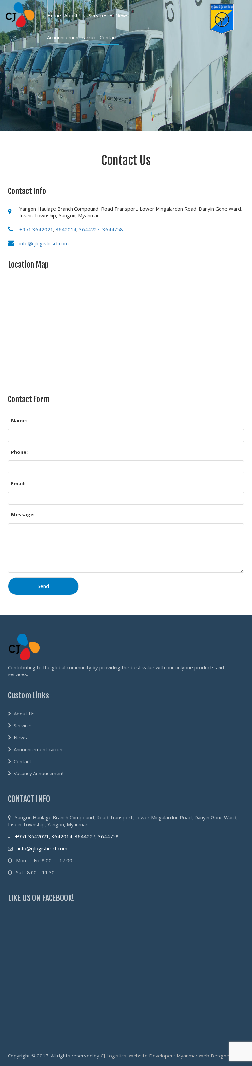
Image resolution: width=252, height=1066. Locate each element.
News (122, 15)
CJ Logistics (113, 1055)
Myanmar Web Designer (204, 1055)
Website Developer (151, 1055)
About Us (74, 15)
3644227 (89, 229)
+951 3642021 (36, 229)
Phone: (19, 452)
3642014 (66, 229)
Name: (19, 420)
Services (99, 15)
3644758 (112, 229)
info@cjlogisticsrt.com (44, 243)
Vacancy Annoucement (39, 773)
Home (54, 15)
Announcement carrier (71, 37)
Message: (22, 514)
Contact (108, 37)
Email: (18, 483)
